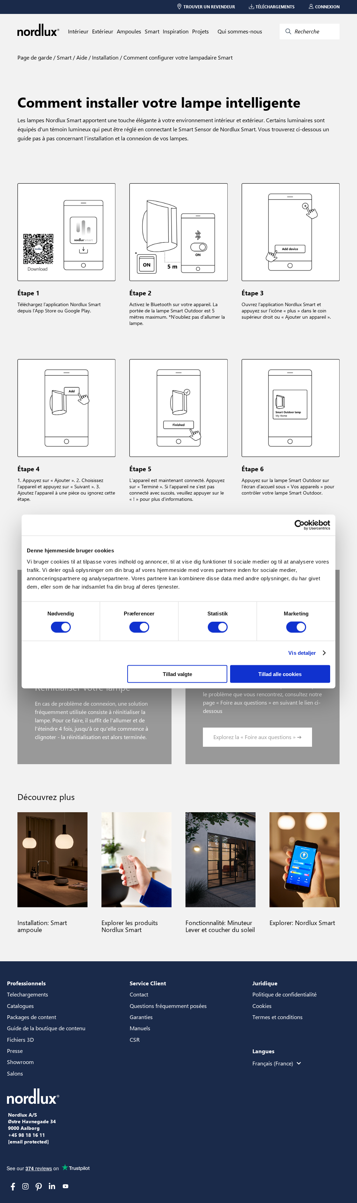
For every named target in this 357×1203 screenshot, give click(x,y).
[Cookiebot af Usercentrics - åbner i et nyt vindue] (299, 525)
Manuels (140, 1028)
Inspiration (176, 31)
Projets (200, 31)
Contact (139, 994)
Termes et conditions (277, 1016)
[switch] (139, 627)
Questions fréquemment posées (168, 1005)
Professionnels (26, 983)
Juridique (265, 983)
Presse (15, 1050)
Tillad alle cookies (280, 674)
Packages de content (31, 1016)
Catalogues (20, 1005)
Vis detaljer (302, 653)
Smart (152, 31)
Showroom (20, 1061)
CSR (135, 1039)
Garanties (141, 1016)
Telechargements (27, 994)
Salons (15, 1073)
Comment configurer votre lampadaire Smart (177, 57)
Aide (81, 57)
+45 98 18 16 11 (26, 1135)
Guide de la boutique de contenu (46, 1028)
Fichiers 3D (20, 1039)
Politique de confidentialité (284, 994)
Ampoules (129, 31)
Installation (105, 57)
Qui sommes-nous (240, 31)
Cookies (262, 1005)
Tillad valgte (177, 674)
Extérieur (102, 31)
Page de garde (34, 57)
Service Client (148, 983)
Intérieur (78, 31)
